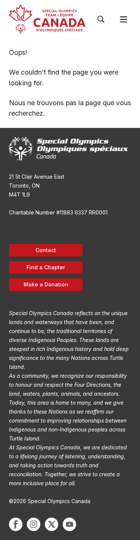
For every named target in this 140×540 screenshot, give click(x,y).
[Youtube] (69, 524)
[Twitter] (51, 524)
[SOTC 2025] (47, 19)
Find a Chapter (46, 267)
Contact (45, 250)
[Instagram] (33, 524)
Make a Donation (46, 284)
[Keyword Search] (101, 19)
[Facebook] (15, 524)
